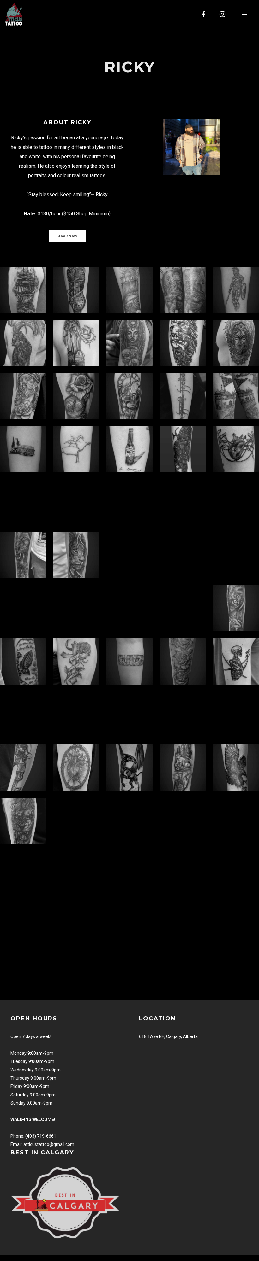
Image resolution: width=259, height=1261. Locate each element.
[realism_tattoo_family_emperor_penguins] (183, 608)
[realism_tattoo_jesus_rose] (23, 396)
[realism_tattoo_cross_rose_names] (76, 661)
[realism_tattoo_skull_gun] (23, 767)
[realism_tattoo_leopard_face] (76, 608)
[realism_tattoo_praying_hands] (23, 661)
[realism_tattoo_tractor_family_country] (236, 502)
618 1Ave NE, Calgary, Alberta (168, 1036)
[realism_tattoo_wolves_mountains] (183, 767)
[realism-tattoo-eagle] (236, 767)
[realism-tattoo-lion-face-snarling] (23, 821)
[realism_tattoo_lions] (76, 555)
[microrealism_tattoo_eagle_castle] (236, 396)
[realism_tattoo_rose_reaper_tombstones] (76, 343)
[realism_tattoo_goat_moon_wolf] (23, 343)
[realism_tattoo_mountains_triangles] (129, 715)
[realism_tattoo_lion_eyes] (129, 661)
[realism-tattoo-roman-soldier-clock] (183, 290)
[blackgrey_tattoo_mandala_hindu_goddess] (236, 343)
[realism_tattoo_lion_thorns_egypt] (23, 555)
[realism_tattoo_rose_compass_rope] (76, 396)
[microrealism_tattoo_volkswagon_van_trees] (23, 449)
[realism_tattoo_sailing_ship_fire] (23, 290)
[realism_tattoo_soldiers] (183, 502)
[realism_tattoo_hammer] (183, 715)
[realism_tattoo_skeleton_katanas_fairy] (236, 661)
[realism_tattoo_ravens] (183, 449)
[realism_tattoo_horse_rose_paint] (236, 555)
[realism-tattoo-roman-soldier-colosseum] (129, 290)
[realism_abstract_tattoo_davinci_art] (23, 502)
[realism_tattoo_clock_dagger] (76, 290)
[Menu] (245, 14)
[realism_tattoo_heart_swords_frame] (76, 767)
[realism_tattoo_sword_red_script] (183, 396)
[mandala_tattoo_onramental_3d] (183, 555)
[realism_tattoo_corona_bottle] (129, 449)
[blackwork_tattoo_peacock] (76, 715)
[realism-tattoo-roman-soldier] (236, 290)
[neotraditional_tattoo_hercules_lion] (183, 343)
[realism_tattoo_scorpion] (23, 608)
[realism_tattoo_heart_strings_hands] (236, 449)
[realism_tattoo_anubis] (129, 555)
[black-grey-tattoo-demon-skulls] (129, 343)
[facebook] (204, 14)
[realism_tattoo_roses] (183, 661)
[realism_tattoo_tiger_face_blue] (236, 608)
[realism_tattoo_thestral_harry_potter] (129, 767)
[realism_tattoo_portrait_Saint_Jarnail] (76, 502)
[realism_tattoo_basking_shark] (129, 608)
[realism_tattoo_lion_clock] (129, 396)
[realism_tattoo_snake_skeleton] (23, 715)
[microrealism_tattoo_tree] (76, 449)
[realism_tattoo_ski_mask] (236, 715)
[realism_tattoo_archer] (129, 502)
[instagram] (223, 14)
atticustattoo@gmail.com (48, 1144)
